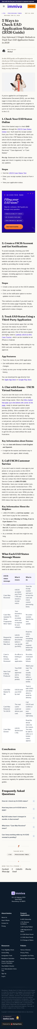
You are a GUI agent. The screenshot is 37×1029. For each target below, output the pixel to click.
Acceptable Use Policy (27, 955)
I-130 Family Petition (26, 927)
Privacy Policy (24, 952)
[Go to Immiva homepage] (15, 6)
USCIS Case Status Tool (17, 173)
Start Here (31, 6)
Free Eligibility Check (8, 950)
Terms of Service (25, 950)
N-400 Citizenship (25, 919)
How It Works (5, 920)
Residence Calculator (8, 958)
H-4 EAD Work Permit (26, 934)
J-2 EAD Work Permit (26, 937)
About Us (4, 917)
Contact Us (5, 923)
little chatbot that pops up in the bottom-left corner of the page (17, 402)
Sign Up (4, 973)
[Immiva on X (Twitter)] (20, 905)
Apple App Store (10, 380)
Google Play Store (24, 380)
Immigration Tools (7, 955)
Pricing (4, 926)
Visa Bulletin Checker (8, 966)
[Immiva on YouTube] (24, 905)
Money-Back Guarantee (27, 958)
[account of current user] (4, 6)
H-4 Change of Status (26, 940)
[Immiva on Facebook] (16, 905)
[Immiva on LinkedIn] (13, 905)
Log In (3, 976)
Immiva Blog (5, 952)
